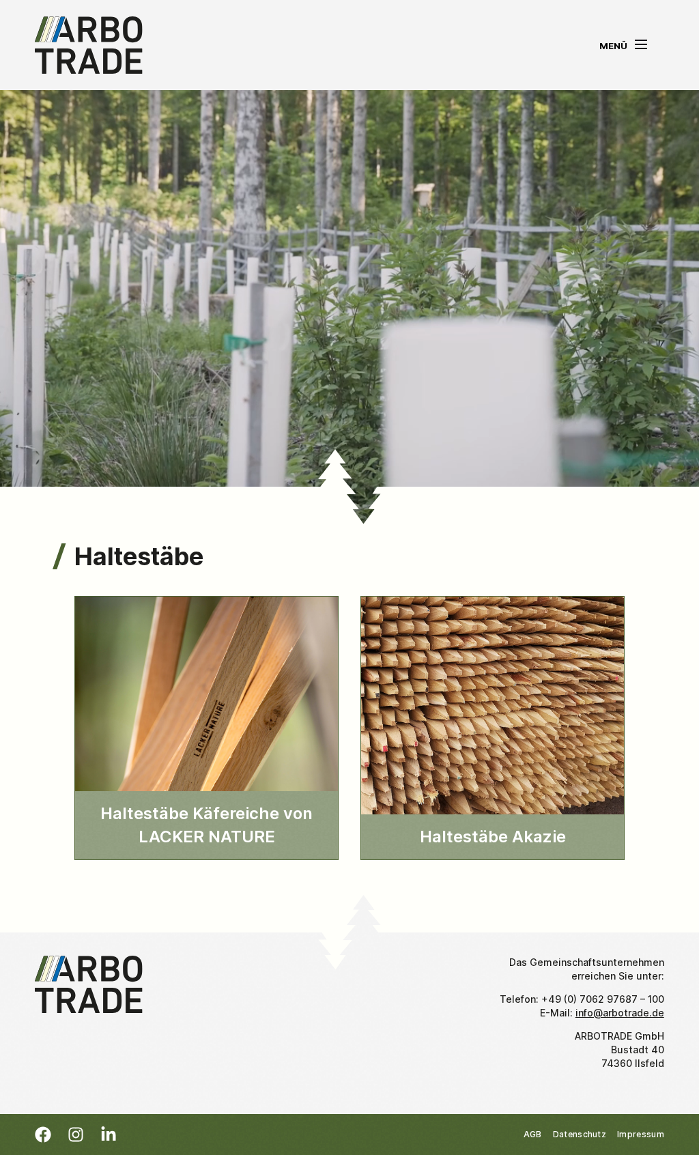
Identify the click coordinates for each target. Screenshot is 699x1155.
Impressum (640, 1134)
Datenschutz (579, 1134)
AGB (533, 1134)
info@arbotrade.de (619, 1012)
